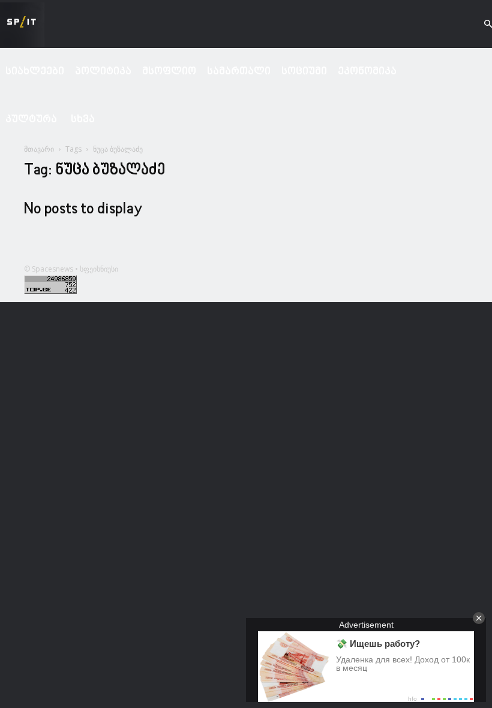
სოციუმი (304, 71)
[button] (477, 24)
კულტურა (31, 119)
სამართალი (239, 71)
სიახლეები (34, 71)
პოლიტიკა (103, 71)
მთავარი (39, 149)
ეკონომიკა (367, 71)
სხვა (83, 119)
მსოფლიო (169, 71)
